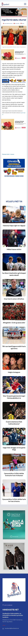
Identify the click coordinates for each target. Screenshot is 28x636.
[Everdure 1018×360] (14, 12)
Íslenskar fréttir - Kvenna (8, 154)
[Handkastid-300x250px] (14, 167)
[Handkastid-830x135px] (14, 81)
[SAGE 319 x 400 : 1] (14, 556)
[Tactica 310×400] (14, 524)
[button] (25, 4)
